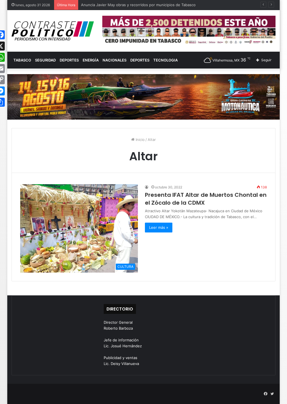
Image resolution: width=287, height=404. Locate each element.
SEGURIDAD (45, 60)
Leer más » (158, 227)
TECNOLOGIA (165, 60)
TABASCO (22, 60)
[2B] (143, 96)
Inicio (140, 139)
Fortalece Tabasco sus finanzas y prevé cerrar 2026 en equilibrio (137, 5)
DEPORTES (69, 60)
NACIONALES (114, 60)
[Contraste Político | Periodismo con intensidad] (52, 30)
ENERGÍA (91, 60)
